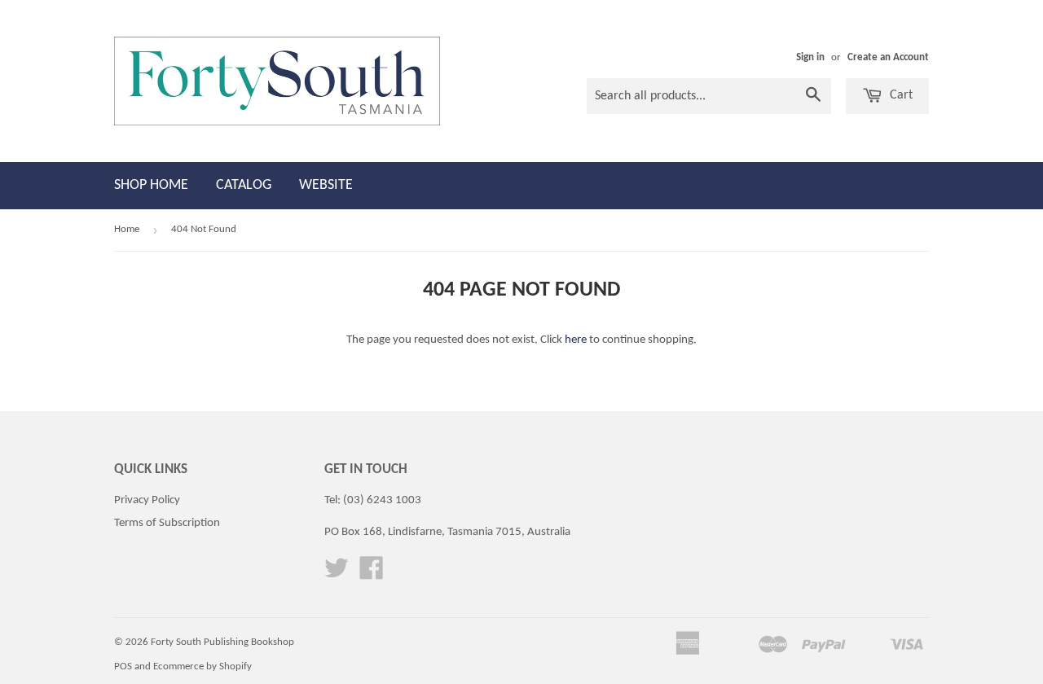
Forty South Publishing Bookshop (222, 642)
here (576, 340)
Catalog (243, 185)
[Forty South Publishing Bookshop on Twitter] (336, 574)
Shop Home (151, 185)
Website (326, 185)
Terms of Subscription (167, 523)
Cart (900, 95)
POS (123, 666)
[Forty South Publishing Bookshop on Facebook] (371, 574)
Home (126, 229)
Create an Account (888, 57)
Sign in (810, 57)
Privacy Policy (147, 500)
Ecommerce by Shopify (202, 666)
